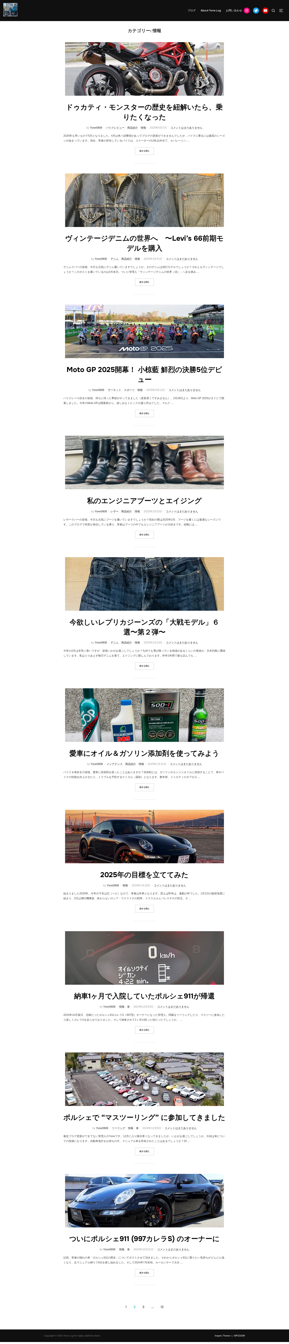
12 (162, 1307)
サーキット (114, 390)
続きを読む (146, 150)
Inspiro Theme (222, 1335)
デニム (115, 258)
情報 (143, 127)
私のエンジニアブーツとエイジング (144, 500)
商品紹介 (132, 127)
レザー (115, 511)
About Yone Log (211, 10)
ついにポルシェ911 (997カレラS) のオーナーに (144, 1238)
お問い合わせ (234, 10)
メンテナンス (115, 764)
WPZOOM (239, 1335)
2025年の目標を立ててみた (144, 874)
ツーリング (118, 1128)
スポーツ (129, 390)
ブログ (192, 10)
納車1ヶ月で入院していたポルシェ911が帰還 (144, 996)
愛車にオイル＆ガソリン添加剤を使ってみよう (144, 753)
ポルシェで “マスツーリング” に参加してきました (144, 1117)
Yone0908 (96, 127)
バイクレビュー (115, 127)
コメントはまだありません (186, 127)
